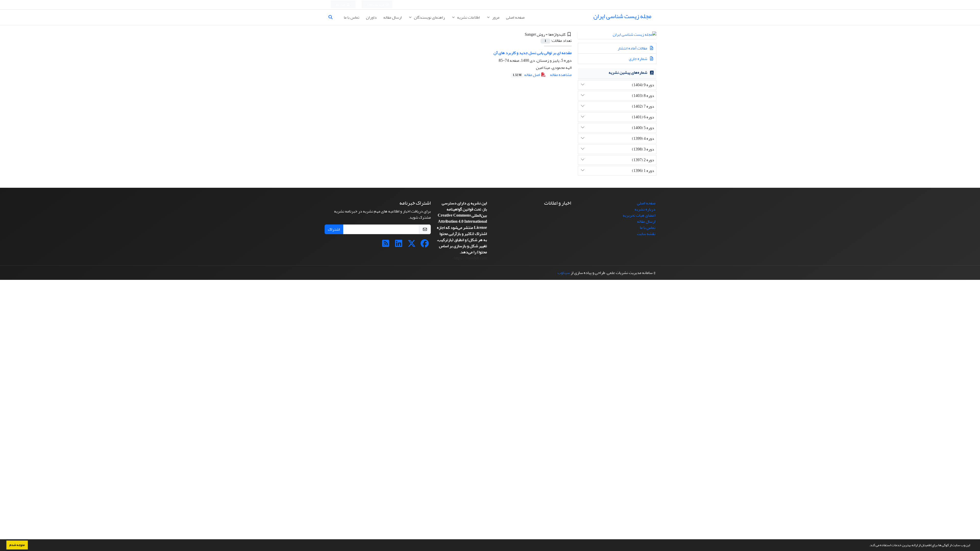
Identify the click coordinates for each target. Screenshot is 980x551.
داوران (371, 17)
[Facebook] (425, 245)
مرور (495, 17)
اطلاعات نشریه (468, 17)
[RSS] (385, 245)
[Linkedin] (399, 245)
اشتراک (334, 229)
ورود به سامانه (375, 5)
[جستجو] (332, 17)
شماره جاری (638, 58)
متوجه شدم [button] (17, 545)
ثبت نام (341, 5)
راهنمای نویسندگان (429, 17)
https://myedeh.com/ (469, 258)
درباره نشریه (644, 209)
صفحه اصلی (515, 17)
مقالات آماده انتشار (633, 48)
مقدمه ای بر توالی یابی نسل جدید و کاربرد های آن (533, 53)
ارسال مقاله (392, 17)
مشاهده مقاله (561, 75)
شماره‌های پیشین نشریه (628, 72)
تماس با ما (351, 17)
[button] (867, 545)
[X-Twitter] (412, 245)
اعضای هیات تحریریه (639, 215)
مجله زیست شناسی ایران (622, 16)
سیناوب (564, 273)
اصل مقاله (527, 75)
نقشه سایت (646, 233)
